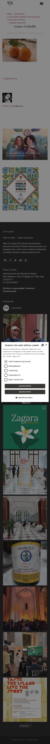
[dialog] (25, 372)
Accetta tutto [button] (25, 386)
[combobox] (43, 345)
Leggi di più (16, 356)
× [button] (46, 345)
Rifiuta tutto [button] (25, 392)
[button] (25, 397)
